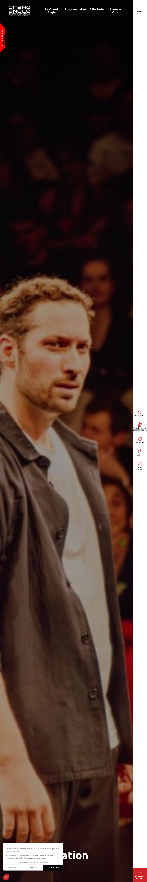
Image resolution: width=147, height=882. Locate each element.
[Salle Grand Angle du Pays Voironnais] (19, 11)
